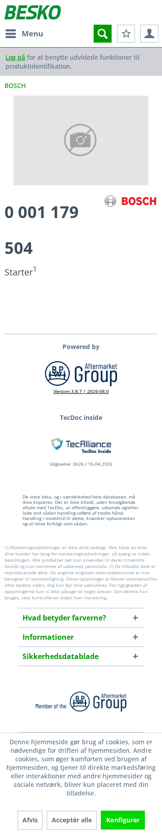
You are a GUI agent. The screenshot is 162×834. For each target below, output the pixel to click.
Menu (32, 33)
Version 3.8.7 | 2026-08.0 (81, 391)
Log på (15, 57)
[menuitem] (24, 34)
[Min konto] (149, 34)
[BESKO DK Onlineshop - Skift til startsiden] (32, 12)
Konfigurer (123, 820)
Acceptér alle (72, 820)
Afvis (30, 820)
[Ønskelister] (126, 34)
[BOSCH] (131, 201)
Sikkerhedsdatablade (60, 656)
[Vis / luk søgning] (103, 34)
